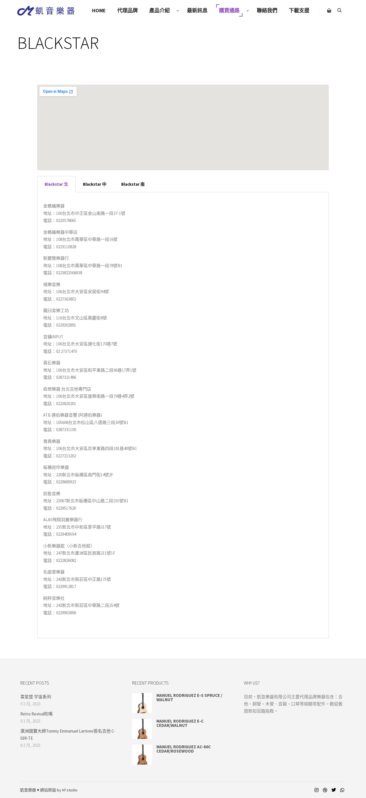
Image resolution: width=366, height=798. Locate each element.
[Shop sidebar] (329, 10)
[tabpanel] (183, 415)
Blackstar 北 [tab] (56, 184)
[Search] (339, 10)
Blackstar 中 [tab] (94, 184)
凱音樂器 (28, 790)
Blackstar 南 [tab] (133, 184)
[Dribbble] (325, 790)
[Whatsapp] (342, 790)
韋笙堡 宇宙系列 (35, 696)
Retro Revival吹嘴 (36, 714)
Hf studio (69, 790)
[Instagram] (316, 790)
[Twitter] (333, 790)
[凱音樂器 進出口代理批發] (45, 10)
